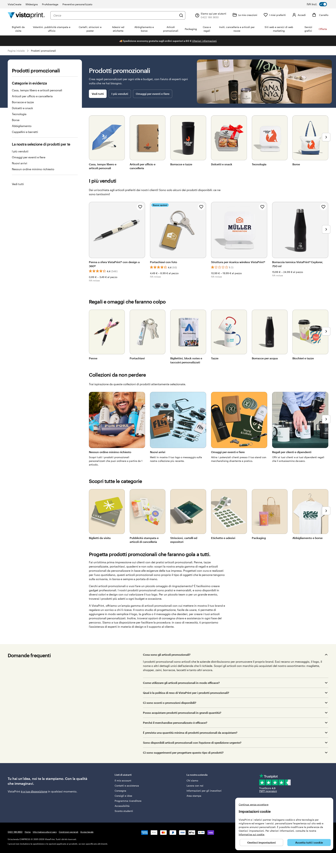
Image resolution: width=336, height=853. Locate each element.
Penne (93, 358)
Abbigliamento (21, 126)
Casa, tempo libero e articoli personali (37, 90)
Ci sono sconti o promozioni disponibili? (169, 702)
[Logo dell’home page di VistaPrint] (26, 15)
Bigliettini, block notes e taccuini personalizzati (186, 360)
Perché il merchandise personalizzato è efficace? (175, 722)
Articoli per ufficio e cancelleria (32, 96)
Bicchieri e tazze (303, 358)
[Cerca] (181, 15)
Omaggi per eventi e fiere (28, 157)
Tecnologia (19, 114)
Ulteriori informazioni (204, 40)
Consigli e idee (123, 795)
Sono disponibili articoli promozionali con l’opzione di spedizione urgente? (192, 742)
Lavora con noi (195, 785)
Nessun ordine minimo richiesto (33, 169)
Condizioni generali (68, 832)
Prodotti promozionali (43, 50)
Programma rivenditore (128, 800)
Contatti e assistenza (127, 785)
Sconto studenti (124, 810)
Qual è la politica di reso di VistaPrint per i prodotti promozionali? (186, 692)
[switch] (319, 4)
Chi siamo (192, 780)
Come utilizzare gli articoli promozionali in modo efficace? (181, 682)
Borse (15, 120)
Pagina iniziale (16, 50)
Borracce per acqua (265, 358)
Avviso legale (86, 832)
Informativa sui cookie (251, 834)
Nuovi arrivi (19, 163)
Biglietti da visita (100, 538)
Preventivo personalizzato (77, 4)
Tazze (214, 358)
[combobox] (115, 15)
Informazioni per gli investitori (204, 790)
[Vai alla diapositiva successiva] (326, 137)
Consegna (120, 790)
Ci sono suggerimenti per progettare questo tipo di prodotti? (183, 752)
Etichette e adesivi (223, 538)
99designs (32, 4)
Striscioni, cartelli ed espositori (183, 539)
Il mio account (123, 780)
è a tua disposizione (34, 791)
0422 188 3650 (15, 832)
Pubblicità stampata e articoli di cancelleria (144, 539)
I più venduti (20, 151)
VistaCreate (14, 4)
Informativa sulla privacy (45, 832)
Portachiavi (137, 358)
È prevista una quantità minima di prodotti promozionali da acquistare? (190, 732)
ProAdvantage (50, 4)
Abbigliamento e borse (307, 538)
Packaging (259, 538)
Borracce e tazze (23, 102)
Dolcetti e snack (22, 108)
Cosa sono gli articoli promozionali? (166, 654)
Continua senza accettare (253, 804)
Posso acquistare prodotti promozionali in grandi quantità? (182, 712)
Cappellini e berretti (25, 131)
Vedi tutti (18, 184)
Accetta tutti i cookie (309, 842)
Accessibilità (122, 805)
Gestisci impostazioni (261, 842)
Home (28, 832)
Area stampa (194, 795)
